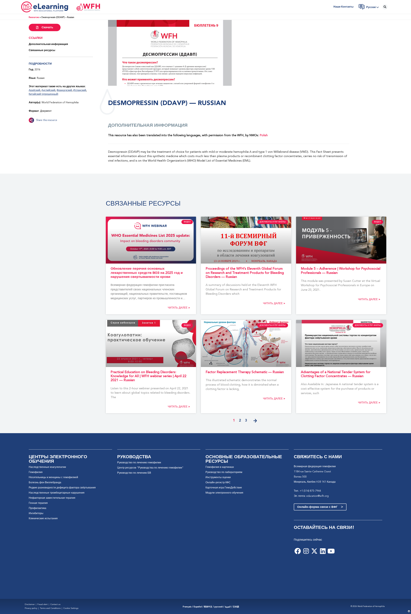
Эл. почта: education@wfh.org (311, 496)
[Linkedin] (323, 551)
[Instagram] (306, 551)
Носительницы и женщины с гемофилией (53, 477)
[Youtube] (331, 551)
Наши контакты (343, 7)
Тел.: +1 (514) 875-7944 (307, 491)
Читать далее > (179, 308)
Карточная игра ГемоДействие (224, 487)
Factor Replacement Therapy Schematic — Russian (245, 372)
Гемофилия (36, 472)
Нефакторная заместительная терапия (52, 498)
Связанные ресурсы (42, 50)
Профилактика (37, 508)
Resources (34, 17)
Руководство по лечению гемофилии (139, 462)
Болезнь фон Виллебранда (45, 482)
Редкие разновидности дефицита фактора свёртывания (62, 487)
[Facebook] (298, 551)
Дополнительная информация (48, 44)
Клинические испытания (43, 518)
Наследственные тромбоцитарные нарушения (56, 493)
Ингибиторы (36, 513)
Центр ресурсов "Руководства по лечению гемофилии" (150, 468)
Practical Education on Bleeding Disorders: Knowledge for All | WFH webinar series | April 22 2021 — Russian (148, 376)
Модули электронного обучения (224, 493)
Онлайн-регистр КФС (218, 482)
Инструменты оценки (218, 477)
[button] (373, 7)
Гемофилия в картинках (220, 467)
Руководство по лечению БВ (134, 473)
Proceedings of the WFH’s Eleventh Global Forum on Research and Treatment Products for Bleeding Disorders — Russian (245, 272)
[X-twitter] (314, 551)
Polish (264, 135)
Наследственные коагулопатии (47, 467)
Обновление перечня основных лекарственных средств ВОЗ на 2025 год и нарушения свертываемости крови (147, 272)
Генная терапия (38, 503)
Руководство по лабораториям (224, 472)
